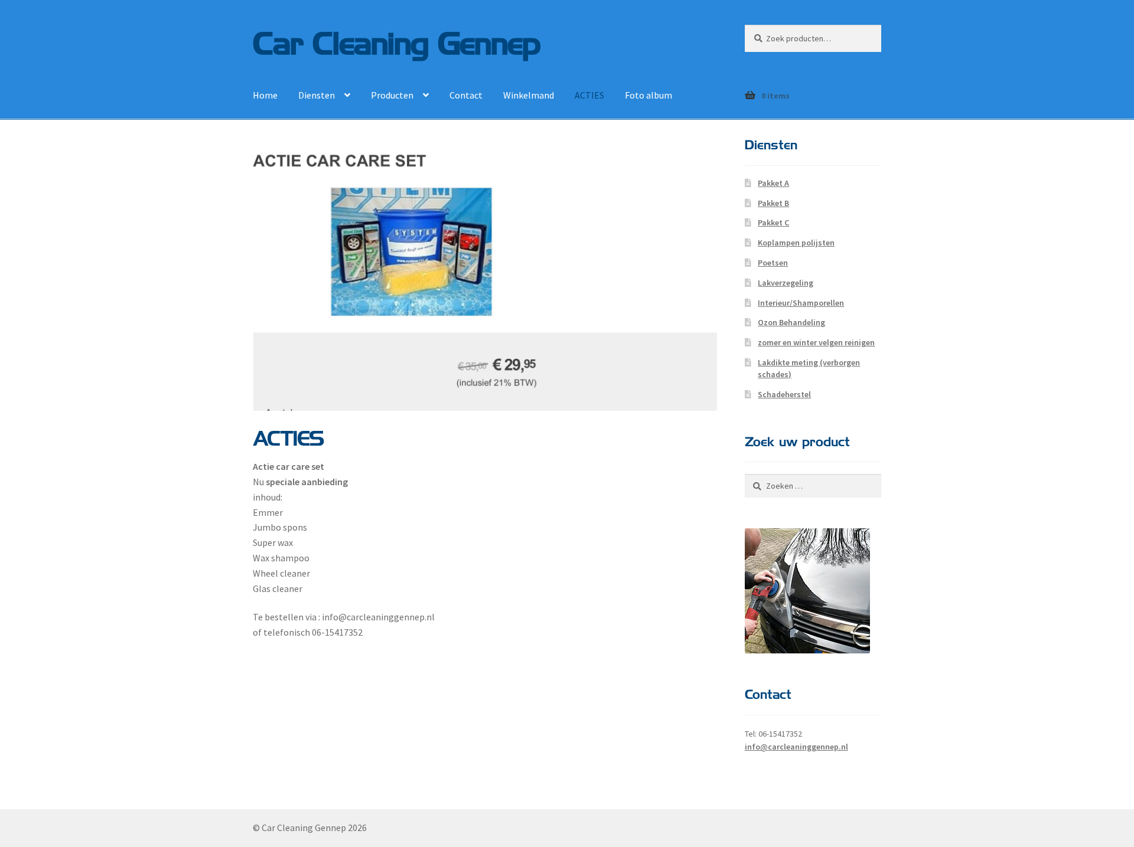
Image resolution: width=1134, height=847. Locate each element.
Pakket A (773, 183)
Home (265, 95)
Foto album (648, 95)
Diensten (316, 95)
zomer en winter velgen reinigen (816, 342)
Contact (466, 95)
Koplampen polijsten (796, 242)
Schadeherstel (784, 394)
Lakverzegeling (785, 282)
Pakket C (773, 222)
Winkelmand (528, 95)
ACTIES (589, 95)
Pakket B (773, 203)
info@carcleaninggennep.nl (796, 746)
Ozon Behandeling (791, 322)
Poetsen (773, 262)
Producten (392, 95)
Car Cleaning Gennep (396, 41)
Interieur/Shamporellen (801, 302)
